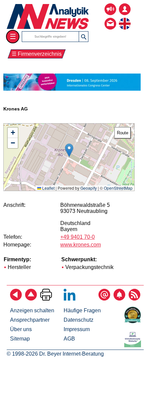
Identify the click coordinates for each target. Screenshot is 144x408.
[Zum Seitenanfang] (31, 299)
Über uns (21, 329)
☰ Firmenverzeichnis (37, 54)
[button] (69, 150)
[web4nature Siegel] (134, 321)
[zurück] (16, 299)
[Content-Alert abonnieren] (119, 299)
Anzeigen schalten (32, 310)
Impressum (77, 329)
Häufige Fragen (82, 310)
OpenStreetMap (118, 188)
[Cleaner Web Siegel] (134, 345)
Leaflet (48, 188)
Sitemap (20, 339)
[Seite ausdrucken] (46, 299)
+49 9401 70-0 (77, 237)
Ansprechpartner (30, 320)
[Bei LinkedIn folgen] (69, 299)
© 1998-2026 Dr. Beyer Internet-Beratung (55, 354)
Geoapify (88, 188)
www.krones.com (80, 244)
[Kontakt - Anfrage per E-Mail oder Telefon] (110, 19)
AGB (69, 339)
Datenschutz (78, 320)
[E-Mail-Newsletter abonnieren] (104, 299)
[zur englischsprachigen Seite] (125, 19)
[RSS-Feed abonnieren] (134, 299)
